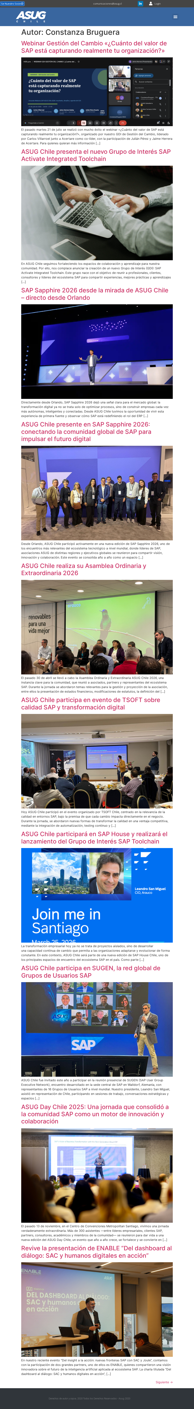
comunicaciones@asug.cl (107, 3)
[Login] (151, 3)
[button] (175, 17)
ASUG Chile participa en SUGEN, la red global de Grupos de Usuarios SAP (90, 971)
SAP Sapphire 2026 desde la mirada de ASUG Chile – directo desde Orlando (94, 294)
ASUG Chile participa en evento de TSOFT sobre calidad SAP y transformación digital (90, 703)
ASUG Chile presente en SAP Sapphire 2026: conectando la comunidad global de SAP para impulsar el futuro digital (86, 432)
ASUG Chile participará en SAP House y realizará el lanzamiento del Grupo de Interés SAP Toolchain (94, 837)
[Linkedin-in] (140, 3)
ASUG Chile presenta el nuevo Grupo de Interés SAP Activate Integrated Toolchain (96, 155)
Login (158, 3)
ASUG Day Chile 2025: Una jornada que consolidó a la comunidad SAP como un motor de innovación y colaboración (95, 1114)
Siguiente (164, 1382)
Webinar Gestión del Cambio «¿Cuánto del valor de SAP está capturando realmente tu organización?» (94, 47)
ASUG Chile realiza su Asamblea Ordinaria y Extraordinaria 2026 (83, 569)
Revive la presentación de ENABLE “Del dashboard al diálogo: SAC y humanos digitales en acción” (96, 1251)
